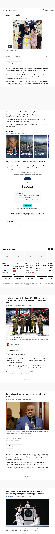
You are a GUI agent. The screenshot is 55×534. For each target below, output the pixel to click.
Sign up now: (9, 18)
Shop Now (7, 278)
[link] (9, 10)
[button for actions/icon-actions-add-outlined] (19, 344)
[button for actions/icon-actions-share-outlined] (46, 56)
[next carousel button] (46, 36)
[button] (45, 10)
